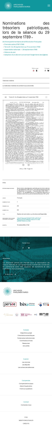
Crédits (26, 423)
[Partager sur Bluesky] (48, 71)
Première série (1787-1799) (14, 44)
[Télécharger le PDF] (33, 71)
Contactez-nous (26, 405)
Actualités (26, 346)
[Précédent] (23, 165)
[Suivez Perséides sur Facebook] (23, 248)
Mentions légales (26, 420)
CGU (26, 417)
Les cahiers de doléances (26, 367)
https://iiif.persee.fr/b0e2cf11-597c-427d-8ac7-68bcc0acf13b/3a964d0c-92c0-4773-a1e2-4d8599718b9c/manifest (29, 219)
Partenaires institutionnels (26, 338)
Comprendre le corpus (26, 383)
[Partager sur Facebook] (45, 71)
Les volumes (26, 362)
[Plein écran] (46, 97)
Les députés (26, 364)
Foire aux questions (26, 389)
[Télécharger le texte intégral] (36, 71)
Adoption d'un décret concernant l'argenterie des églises (26, 55)
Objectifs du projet (26, 333)
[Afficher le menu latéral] (5, 97)
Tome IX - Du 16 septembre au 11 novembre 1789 (22, 47)
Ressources (26, 343)
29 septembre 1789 (29, 49)
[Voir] (32, 37)
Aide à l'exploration (26, 386)
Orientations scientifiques (26, 335)
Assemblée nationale (12, 49)
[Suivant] (28, 165)
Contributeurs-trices (26, 340)
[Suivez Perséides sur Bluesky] (29, 248)
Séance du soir (10, 52)
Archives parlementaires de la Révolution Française (22, 42)
